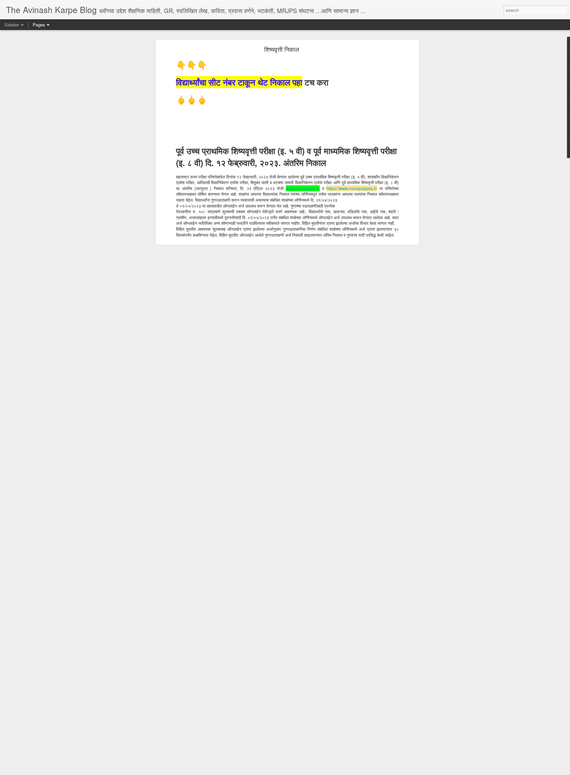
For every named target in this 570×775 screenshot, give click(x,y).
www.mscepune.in (303, 188)
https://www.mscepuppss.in (351, 188)
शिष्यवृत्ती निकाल (281, 49)
